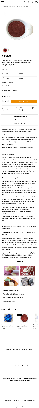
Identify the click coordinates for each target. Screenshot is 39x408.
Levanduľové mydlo (9, 301)
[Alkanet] (19, 27)
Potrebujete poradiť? (19, 123)
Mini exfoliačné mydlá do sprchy (13, 297)
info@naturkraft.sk (25, 257)
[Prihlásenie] (32, 2)
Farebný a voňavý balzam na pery (13, 294)
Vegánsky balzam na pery (11, 290)
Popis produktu (19, 116)
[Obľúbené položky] (29, 2)
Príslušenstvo (19, 120)
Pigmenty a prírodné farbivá (22, 6)
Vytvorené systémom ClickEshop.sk (19, 407)
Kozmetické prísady (7, 6)
